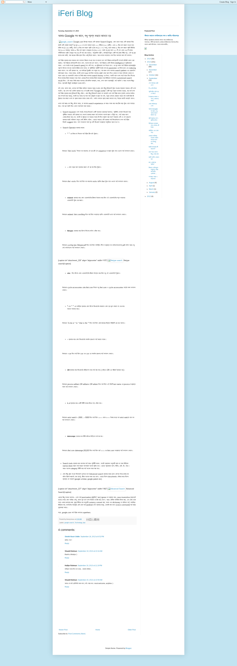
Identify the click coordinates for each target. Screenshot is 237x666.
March (151, 189)
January (152, 192)
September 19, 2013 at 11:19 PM (90, 566)
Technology (78, 522)
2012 (149, 196)
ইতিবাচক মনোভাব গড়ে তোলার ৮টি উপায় (154, 125)
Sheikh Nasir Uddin (72, 537)
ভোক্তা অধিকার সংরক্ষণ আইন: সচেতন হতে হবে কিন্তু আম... (153, 140)
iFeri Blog (75, 13)
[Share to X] (92, 519)
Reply (67, 543)
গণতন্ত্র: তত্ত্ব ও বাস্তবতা (153, 178)
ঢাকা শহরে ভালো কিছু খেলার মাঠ (154, 153)
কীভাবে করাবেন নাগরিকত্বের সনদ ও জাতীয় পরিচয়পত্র (162, 35)
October (152, 75)
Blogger (128, 648)
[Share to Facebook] (95, 519)
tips (84, 522)
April (151, 186)
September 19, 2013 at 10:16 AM (90, 551)
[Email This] (87, 519)
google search (69, 522)
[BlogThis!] (90, 519)
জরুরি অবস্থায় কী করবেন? (153, 148)
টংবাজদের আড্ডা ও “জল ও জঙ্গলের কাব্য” (154, 99)
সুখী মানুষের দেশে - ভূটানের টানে (154, 119)
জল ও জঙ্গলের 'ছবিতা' (152, 163)
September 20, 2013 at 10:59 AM (90, 580)
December (153, 65)
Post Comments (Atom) (76, 634)
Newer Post (63, 630)
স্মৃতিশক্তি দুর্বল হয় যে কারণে (154, 92)
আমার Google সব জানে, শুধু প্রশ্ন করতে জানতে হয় (153, 112)
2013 (149, 62)
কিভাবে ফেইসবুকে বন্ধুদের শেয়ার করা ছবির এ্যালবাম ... (153, 170)
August (152, 183)
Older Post (132, 630)
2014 (149, 59)
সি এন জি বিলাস (153, 88)
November (153, 70)
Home (97, 630)
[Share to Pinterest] (98, 519)
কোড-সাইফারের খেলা (153, 105)
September (153, 78)
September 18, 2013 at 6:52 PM (92, 537)
